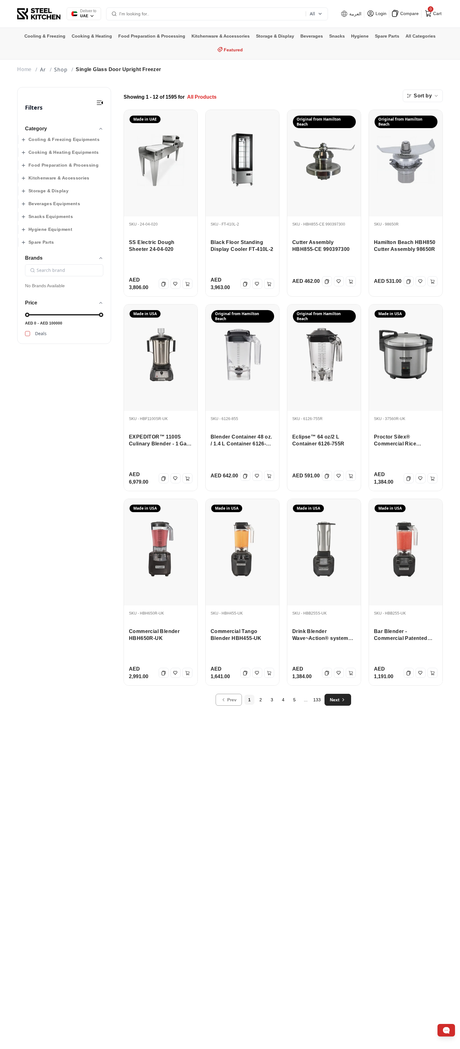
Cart (435, 12)
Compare (408, 13)
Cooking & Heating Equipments (63, 152)
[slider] (27, 315)
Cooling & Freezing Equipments (64, 139)
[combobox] (423, 96)
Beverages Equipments (54, 203)
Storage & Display (48, 190)
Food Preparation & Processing (63, 165)
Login (380, 13)
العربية (354, 13)
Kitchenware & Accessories (58, 177)
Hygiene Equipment (50, 229)
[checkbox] (27, 333)
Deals (41, 333)
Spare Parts (41, 242)
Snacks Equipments (50, 216)
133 (317, 699)
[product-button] (100, 102)
